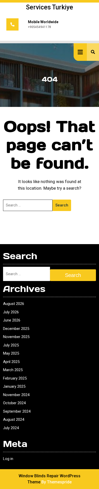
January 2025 (14, 386)
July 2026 (11, 312)
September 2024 (16, 411)
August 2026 (13, 303)
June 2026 (11, 320)
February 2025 (15, 378)
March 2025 (13, 370)
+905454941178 (39, 27)
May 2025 (11, 353)
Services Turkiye (49, 7)
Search (61, 205)
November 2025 (16, 336)
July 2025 (11, 345)
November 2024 (16, 395)
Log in (8, 458)
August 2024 (13, 419)
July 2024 (11, 428)
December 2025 (16, 328)
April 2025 (11, 361)
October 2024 (14, 403)
